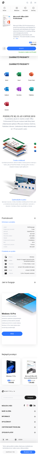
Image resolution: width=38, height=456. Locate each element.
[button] (27, 2)
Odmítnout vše (10, 452)
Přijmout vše (28, 452)
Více (17, 38)
